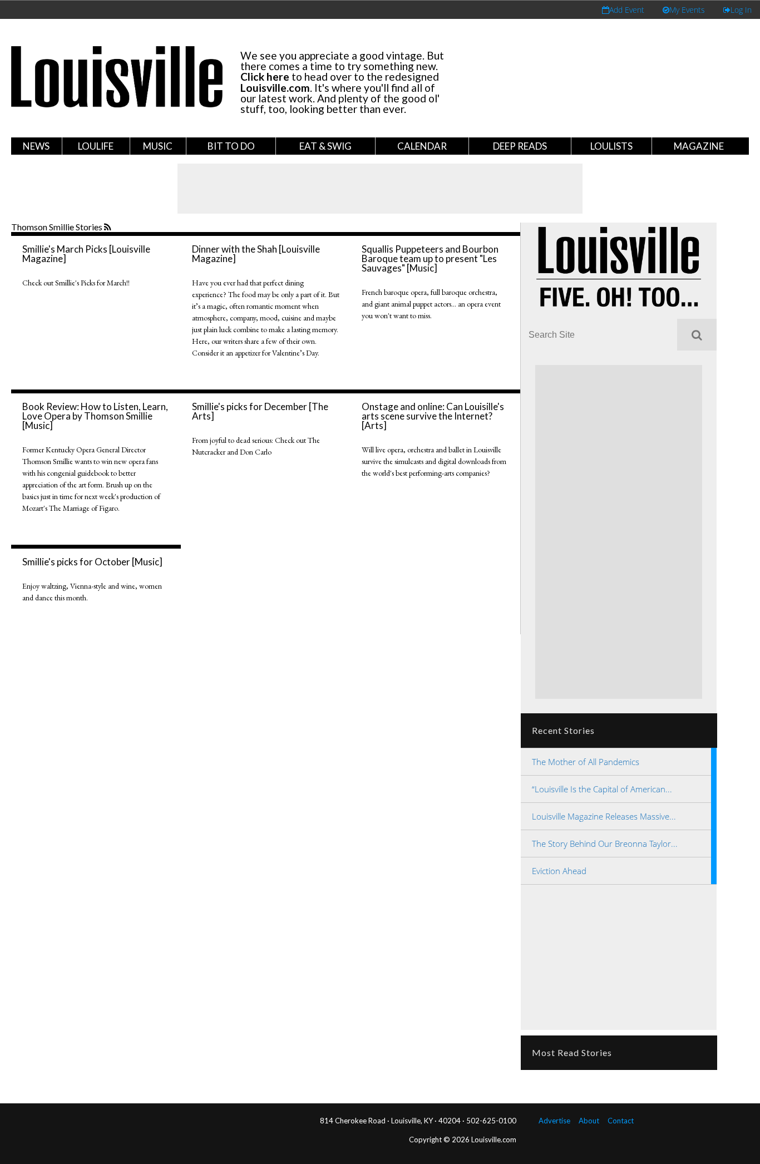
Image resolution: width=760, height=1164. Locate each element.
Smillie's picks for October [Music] (92, 562)
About (589, 1120)
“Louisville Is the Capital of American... (602, 789)
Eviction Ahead (559, 870)
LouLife (95, 146)
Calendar (422, 146)
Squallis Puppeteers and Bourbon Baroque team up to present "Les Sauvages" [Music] (430, 258)
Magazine (699, 146)
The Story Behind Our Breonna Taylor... (605, 843)
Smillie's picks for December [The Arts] (260, 411)
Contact (621, 1120)
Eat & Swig (325, 146)
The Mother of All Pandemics (585, 761)
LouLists (611, 146)
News (36, 146)
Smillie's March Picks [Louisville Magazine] (86, 253)
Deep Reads (520, 146)
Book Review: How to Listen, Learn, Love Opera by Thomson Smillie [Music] (95, 416)
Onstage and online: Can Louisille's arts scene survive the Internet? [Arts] (433, 416)
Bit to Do (231, 146)
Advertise (554, 1120)
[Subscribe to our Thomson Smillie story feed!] (108, 227)
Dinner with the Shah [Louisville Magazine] (256, 253)
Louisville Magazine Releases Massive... (604, 816)
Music (157, 146)
